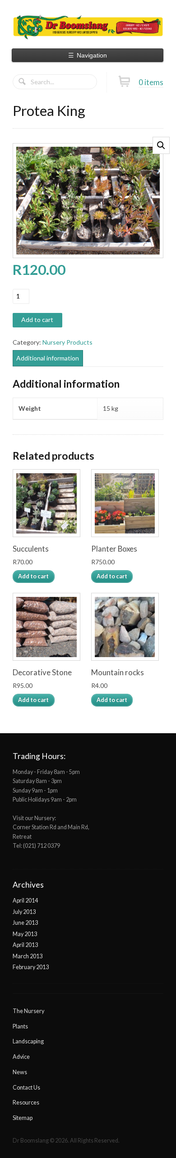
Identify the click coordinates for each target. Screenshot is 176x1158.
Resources (26, 1102)
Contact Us (26, 1087)
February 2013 (31, 967)
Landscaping (28, 1041)
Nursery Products (67, 342)
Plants (20, 1026)
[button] (161, 145)
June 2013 (25, 922)
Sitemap (22, 1118)
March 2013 (27, 956)
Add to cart (37, 319)
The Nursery (28, 1011)
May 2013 (25, 934)
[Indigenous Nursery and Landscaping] (88, 26)
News (20, 1072)
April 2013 (25, 945)
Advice (21, 1056)
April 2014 (25, 900)
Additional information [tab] (47, 358)
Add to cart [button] (33, 576)
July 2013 (24, 911)
